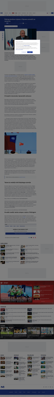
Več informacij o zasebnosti (27, 45)
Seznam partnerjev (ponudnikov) (19, 49)
